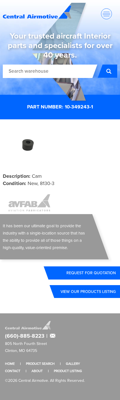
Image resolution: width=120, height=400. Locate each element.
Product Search (40, 363)
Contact (12, 370)
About (37, 370)
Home (10, 363)
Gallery (73, 363)
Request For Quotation (91, 273)
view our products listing (88, 291)
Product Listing (68, 370)
